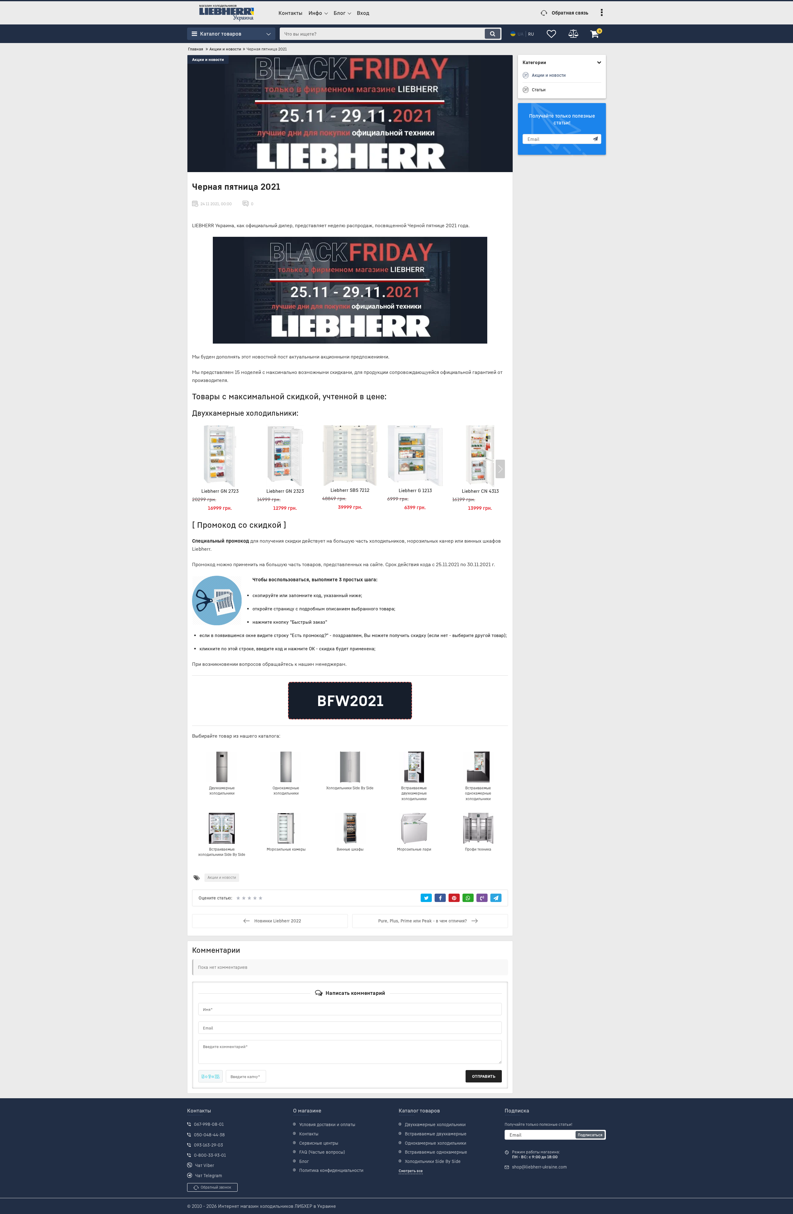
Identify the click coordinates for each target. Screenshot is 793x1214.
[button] (500, 469)
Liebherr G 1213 (415, 490)
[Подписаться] (595, 139)
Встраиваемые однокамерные (436, 1152)
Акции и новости (208, 59)
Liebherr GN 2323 (285, 491)
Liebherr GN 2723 (220, 491)
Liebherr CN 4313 (480, 491)
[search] (492, 34)
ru (531, 34)
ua (521, 34)
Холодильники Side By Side (433, 1161)
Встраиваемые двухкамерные (436, 1133)
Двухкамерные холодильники (435, 1124)
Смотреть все (411, 1170)
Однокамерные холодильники (435, 1143)
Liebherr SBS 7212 (350, 490)
